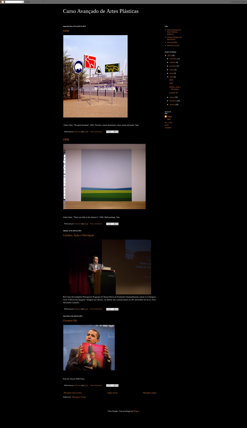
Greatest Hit (70, 320)
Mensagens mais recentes (73, 393)
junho (172, 70)
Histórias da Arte (173, 45)
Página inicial (112, 393)
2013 (169, 55)
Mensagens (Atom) (79, 397)
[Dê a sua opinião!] (110, 131)
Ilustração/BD (172, 42)
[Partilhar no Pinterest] (117, 131)
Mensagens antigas (149, 393)
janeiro (172, 105)
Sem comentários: (96, 132)
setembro (173, 66)
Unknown (169, 118)
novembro (174, 59)
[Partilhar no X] (112, 131)
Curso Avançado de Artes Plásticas (101, 11)
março (172, 97)
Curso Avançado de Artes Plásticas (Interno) (174, 32)
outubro (173, 62)
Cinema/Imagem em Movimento (174, 38)
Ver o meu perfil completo (168, 125)
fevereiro (173, 101)
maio (172, 73)
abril (172, 77)
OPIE (66, 30)
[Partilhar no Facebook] (114, 131)
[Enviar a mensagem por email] (107, 131)
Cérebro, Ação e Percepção (78, 235)
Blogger (136, 411)
